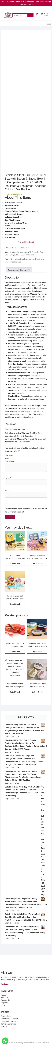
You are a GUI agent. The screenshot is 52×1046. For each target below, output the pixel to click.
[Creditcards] (29, 963)
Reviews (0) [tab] (25, 270)
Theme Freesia (29, 1042)
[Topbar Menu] (49, 10)
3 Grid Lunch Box (16, 259)
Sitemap (4, 1026)
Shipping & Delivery (8, 1021)
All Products (34, 251)
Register (4, 1002)
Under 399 (30, 254)
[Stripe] (33, 963)
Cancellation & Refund (9, 1018)
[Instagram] (28, 1037)
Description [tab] (13, 270)
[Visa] (12, 963)
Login (3, 1005)
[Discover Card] (25, 963)
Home (3, 995)
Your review (10, 461)
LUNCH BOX (19, 254)
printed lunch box (15, 261)
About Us (4, 997)
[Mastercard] (7, 963)
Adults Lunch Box (21, 251)
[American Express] (3, 963)
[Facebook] (23, 1037)
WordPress (45, 1042)
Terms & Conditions (8, 1024)
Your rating (9, 455)
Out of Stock (15, 563)
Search (30, 15)
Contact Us (5, 1000)
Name (8, 478)
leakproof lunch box (32, 259)
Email (7, 490)
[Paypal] (16, 963)
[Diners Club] (20, 963)
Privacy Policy (6, 1016)
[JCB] (38, 963)
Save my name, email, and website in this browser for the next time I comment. (26, 510)
